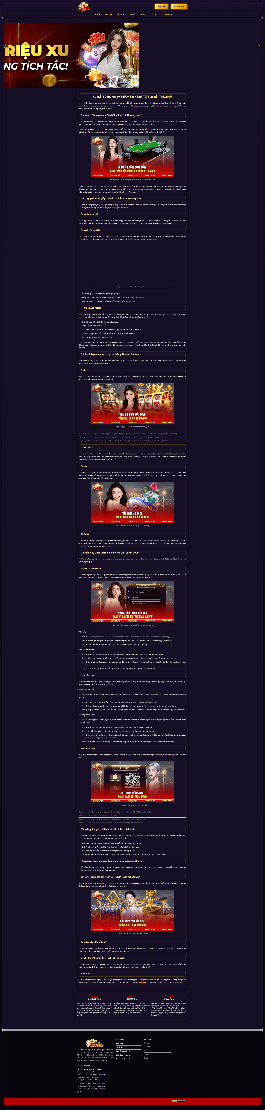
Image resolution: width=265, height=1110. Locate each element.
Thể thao (121, 14)
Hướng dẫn (167, 14)
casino (143, 14)
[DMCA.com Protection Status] (179, 1101)
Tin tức (154, 14)
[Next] (259, 45)
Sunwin (96, 14)
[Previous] (6, 45)
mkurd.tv (142, 983)
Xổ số (132, 14)
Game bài (109, 14)
